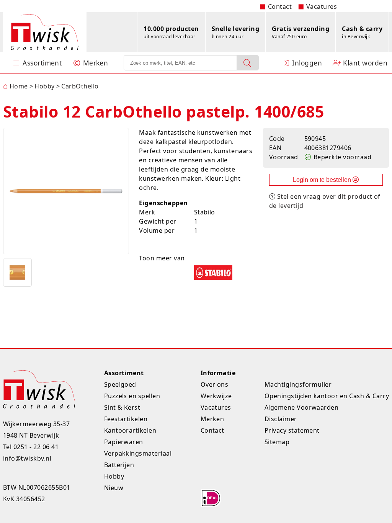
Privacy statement (292, 430)
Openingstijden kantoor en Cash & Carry (327, 396)
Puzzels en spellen (132, 396)
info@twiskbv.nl (27, 458)
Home (15, 86)
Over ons (215, 384)
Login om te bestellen (323, 180)
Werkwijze (216, 396)
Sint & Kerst (122, 407)
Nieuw (113, 488)
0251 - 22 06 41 (36, 447)
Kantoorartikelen (130, 430)
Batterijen (119, 465)
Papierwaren (123, 442)
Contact (280, 6)
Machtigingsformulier (298, 384)
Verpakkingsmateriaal (138, 453)
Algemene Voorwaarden (302, 407)
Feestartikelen (126, 419)
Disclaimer (281, 419)
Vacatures (321, 6)
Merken (212, 419)
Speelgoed (120, 384)
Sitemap (277, 442)
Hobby (114, 476)
